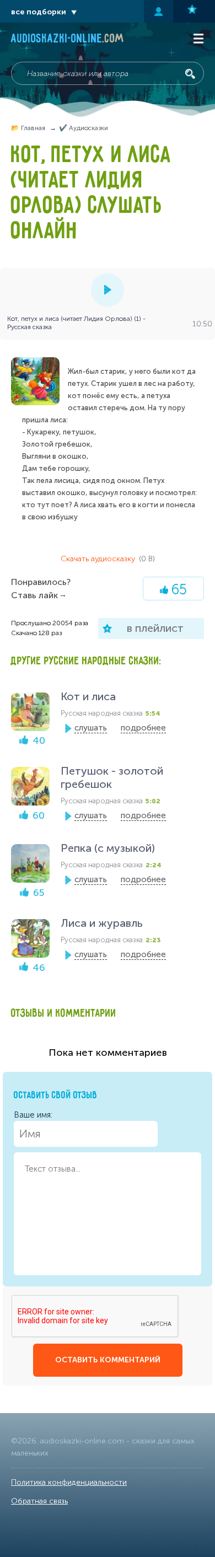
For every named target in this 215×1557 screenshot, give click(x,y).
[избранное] (194, 11)
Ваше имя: (33, 1115)
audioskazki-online (67, 40)
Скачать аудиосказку (108, 558)
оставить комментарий (107, 1360)
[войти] (158, 11)
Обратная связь (39, 1501)
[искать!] (190, 73)
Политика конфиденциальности (69, 1482)
